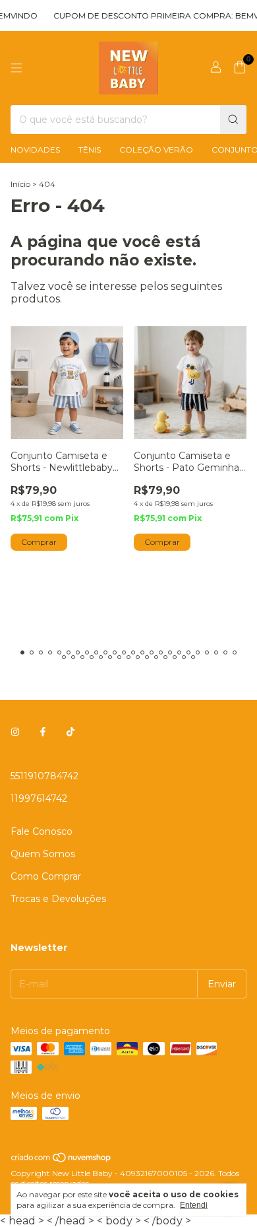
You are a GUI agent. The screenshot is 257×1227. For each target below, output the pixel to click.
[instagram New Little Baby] (15, 732)
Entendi (194, 1205)
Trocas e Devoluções (58, 899)
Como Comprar (46, 876)
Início (20, 184)
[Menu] (16, 68)
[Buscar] (233, 119)
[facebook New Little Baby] (42, 732)
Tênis (89, 150)
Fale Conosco (41, 831)
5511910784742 (44, 776)
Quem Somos (43, 854)
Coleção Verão (156, 150)
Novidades (35, 150)
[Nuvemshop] (62, 1160)
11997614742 (39, 798)
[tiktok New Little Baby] (70, 732)
